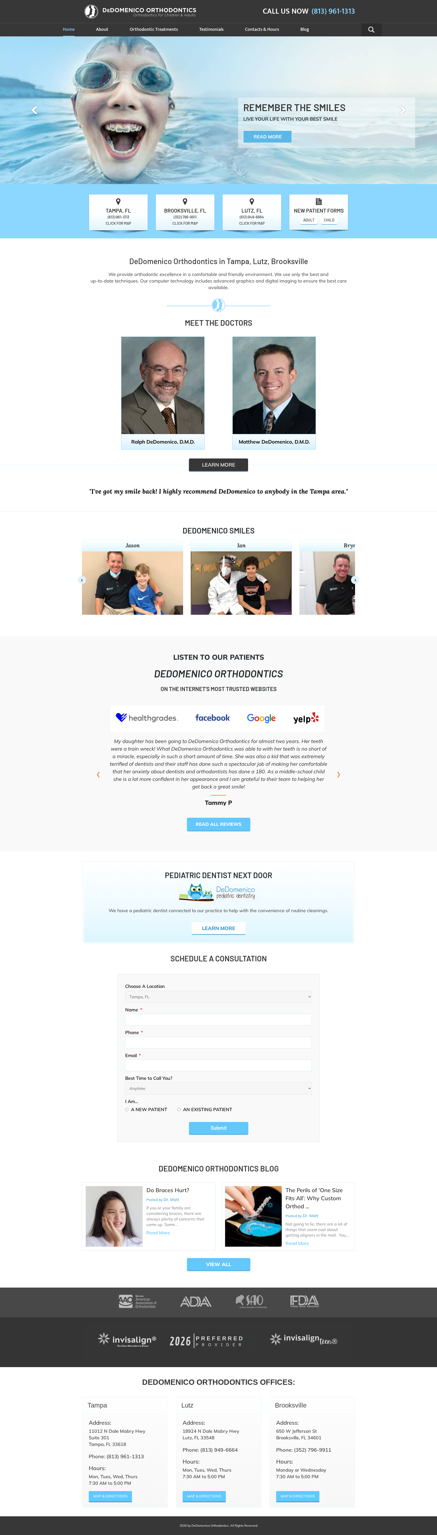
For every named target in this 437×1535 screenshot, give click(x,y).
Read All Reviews (219, 824)
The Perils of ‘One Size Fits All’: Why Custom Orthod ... (314, 1198)
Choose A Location (145, 986)
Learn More (218, 928)
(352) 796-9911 (185, 217)
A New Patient (149, 1109)
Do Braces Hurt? (167, 1190)
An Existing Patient (207, 1109)
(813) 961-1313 (333, 11)
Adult (309, 220)
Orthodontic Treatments (154, 29)
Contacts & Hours (262, 29)
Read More (268, 137)
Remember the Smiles (294, 107)
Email (133, 1055)
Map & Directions (110, 1496)
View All (218, 1264)
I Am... (131, 1101)
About (102, 29)
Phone (134, 1032)
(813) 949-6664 (252, 217)
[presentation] (34, 110)
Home (69, 29)
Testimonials (211, 29)
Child (329, 220)
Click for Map (118, 223)
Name (133, 1010)
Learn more (218, 465)
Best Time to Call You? (148, 1078)
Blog (304, 29)
